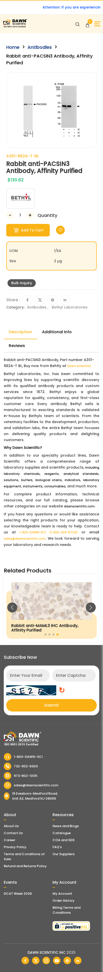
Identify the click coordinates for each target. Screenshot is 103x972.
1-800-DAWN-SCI (28, 756)
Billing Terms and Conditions (66, 910)
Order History (63, 900)
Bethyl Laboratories (70, 307)
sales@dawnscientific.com (25, 538)
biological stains (49, 480)
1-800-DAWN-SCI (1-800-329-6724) (49, 532)
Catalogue (61, 833)
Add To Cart (32, 230)
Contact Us (13, 833)
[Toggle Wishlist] (60, 230)
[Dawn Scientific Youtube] (56, 960)
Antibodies (40, 47)
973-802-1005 (25, 775)
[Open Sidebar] (97, 24)
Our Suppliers (63, 854)
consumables (55, 486)
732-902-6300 (26, 766)
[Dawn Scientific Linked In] (78, 960)
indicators (72, 480)
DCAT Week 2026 (18, 893)
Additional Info (57, 332)
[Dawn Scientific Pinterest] (67, 960)
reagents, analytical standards (71, 474)
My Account (62, 893)
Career (9, 840)
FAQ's (57, 847)
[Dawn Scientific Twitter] (36, 960)
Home (13, 47)
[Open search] (77, 24)
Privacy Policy (15, 847)
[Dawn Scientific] (15, 26)
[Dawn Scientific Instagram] (46, 960)
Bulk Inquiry (21, 282)
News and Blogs (65, 826)
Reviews (17, 346)
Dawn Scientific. (79, 366)
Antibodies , (38, 307)
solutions (11, 480)
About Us (11, 826)
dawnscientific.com (79, 506)
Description (20, 332)
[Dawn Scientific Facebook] (25, 960)
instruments (32, 486)
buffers (26, 480)
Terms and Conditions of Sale (24, 856)
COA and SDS (63, 840)
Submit (51, 705)
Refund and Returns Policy (25, 866)
